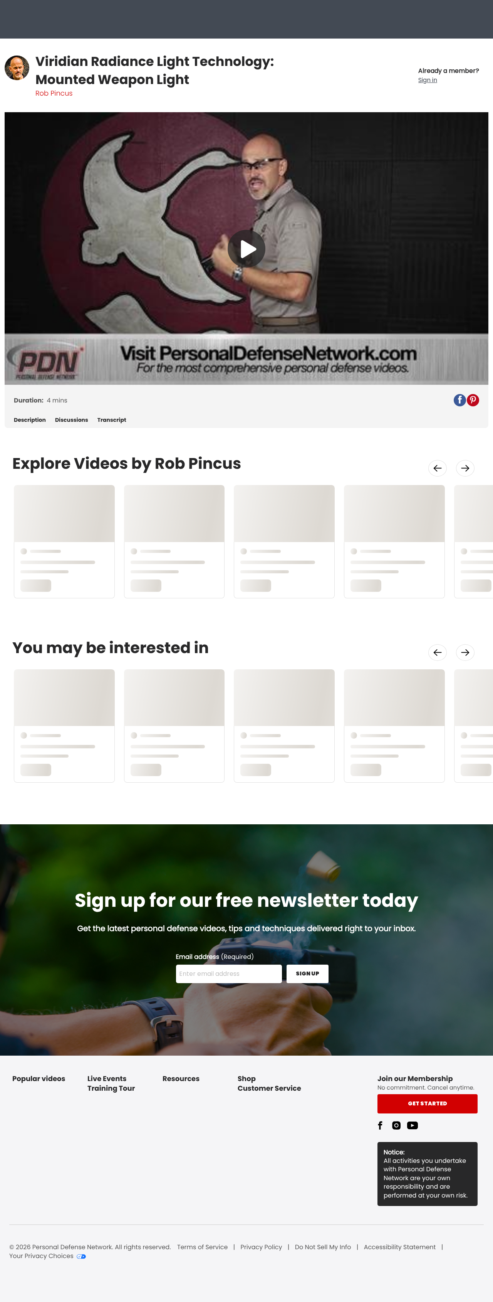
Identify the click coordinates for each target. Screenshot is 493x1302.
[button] (448, 75)
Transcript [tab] (111, 420)
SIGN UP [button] (307, 973)
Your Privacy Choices (41, 1256)
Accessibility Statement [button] (400, 1247)
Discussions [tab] (71, 420)
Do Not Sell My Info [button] (323, 1247)
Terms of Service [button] (202, 1247)
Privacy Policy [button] (261, 1247)
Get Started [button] (427, 1103)
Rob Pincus (53, 93)
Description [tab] (30, 420)
